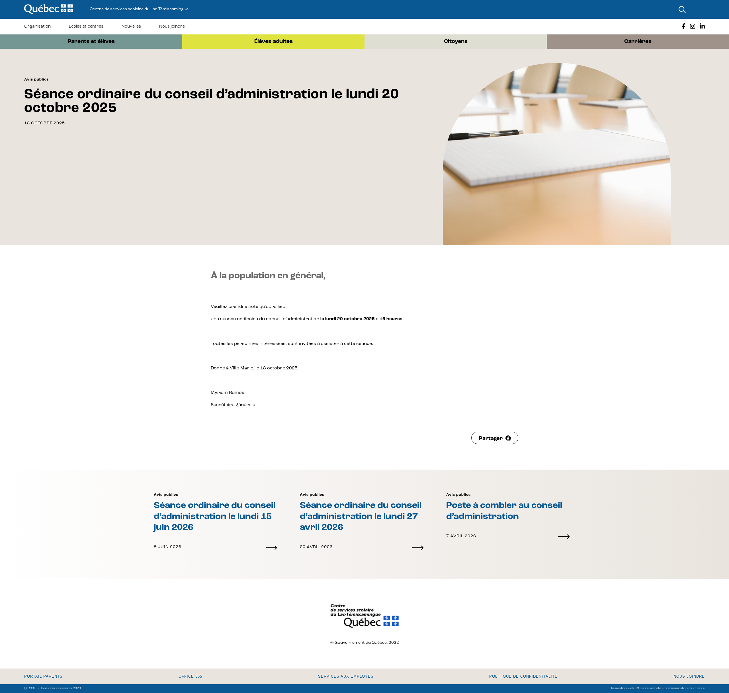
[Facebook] (683, 26)
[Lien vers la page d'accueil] (48, 9)
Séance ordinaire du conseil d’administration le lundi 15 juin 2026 (214, 516)
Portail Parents (43, 676)
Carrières (638, 41)
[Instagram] (692, 26)
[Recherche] (682, 9)
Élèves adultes (273, 41)
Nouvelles (131, 26)
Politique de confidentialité (523, 676)
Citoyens (456, 41)
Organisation (37, 26)
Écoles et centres (86, 26)
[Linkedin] (702, 26)
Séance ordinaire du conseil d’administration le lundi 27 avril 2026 (360, 516)
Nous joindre (172, 26)
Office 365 (190, 676)
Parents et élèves (91, 41)
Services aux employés (346, 676)
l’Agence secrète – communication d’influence (670, 688)
